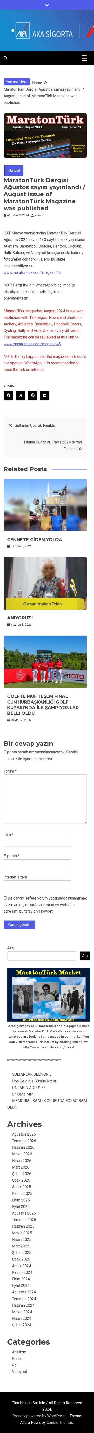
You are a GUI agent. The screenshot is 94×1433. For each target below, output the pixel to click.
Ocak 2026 (21, 1180)
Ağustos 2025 (24, 1213)
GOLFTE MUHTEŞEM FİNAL (43, 705)
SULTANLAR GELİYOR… (31, 1074)
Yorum (10, 771)
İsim (8, 835)
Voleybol (19, 1371)
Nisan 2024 (21, 1318)
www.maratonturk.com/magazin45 (32, 272)
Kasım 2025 (22, 1193)
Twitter (20, 395)
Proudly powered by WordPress (39, 1416)
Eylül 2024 (21, 1285)
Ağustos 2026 (24, 1134)
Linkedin (44, 395)
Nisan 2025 (21, 1239)
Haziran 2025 (23, 1226)
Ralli (15, 1365)
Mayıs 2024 (22, 1312)
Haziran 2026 (23, 1147)
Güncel (14, 170)
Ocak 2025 (21, 1259)
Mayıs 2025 (22, 1233)
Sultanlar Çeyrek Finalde (35, 425)
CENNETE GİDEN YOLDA (34, 539)
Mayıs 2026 (22, 1154)
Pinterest (32, 395)
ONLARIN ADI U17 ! (28, 1087)
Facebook (8, 395)
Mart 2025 (20, 1246)
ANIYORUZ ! (20, 618)
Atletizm (19, 1352)
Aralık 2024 (21, 1266)
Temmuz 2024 (24, 1299)
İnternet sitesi (15, 877)
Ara (10, 948)
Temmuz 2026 (24, 1141)
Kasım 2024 (22, 1272)
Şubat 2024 (21, 1325)
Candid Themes (60, 1422)
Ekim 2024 (21, 1279)
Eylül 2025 (21, 1206)
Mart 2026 (20, 1167)
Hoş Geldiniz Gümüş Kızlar (34, 1081)
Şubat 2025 (21, 1252)
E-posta (12, 856)
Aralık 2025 (21, 1187)
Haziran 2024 (23, 1305)
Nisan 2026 (21, 1160)
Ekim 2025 (21, 1200)
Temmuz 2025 (24, 1219)
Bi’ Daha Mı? (22, 1094)
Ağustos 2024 (24, 1292)
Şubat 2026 (21, 1173)
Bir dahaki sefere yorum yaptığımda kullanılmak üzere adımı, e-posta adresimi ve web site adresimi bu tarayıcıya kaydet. (45, 905)
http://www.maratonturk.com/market (48, 1047)
